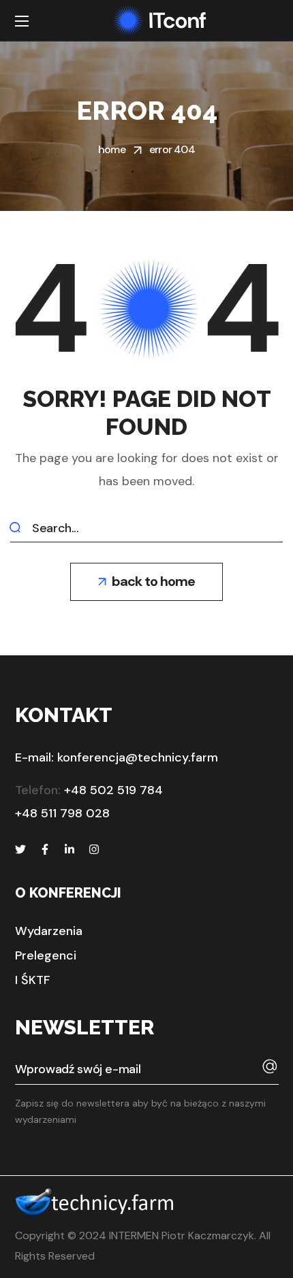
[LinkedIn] (69, 849)
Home (111, 149)
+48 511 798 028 (62, 813)
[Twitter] (20, 849)
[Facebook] (45, 849)
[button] (146, 582)
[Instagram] (94, 849)
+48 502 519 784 (113, 790)
